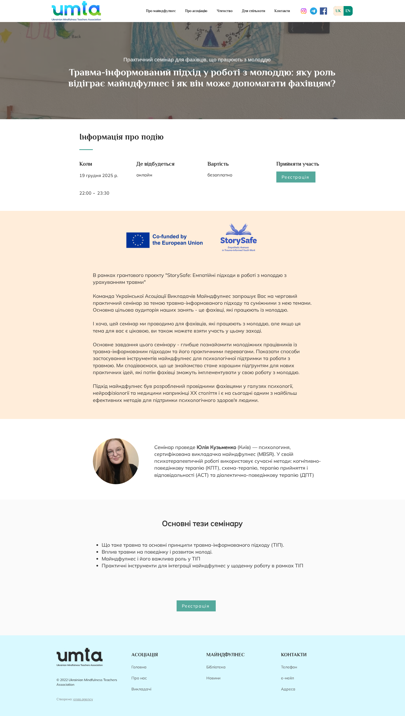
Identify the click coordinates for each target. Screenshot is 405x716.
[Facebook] (323, 11)
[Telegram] (313, 11)
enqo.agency (83, 699)
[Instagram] (303, 11)
